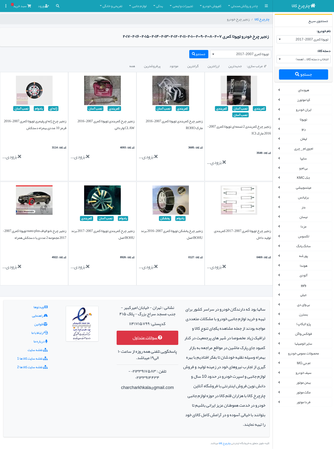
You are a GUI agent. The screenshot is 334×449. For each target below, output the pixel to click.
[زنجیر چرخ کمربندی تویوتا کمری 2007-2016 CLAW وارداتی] (102, 91)
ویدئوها (38, 306)
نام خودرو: (324, 30)
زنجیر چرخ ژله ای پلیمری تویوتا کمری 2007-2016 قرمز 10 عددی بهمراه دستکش (35, 124)
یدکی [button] (159, 5)
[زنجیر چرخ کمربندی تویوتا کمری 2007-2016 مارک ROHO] (170, 91)
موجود (173, 65)
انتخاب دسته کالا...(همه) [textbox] (312, 59)
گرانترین (193, 65)
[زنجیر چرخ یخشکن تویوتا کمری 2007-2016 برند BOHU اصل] (170, 201)
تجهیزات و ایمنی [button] (183, 5)
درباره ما (39, 341)
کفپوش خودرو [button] (211, 5)
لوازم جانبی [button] (139, 5)
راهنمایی (38, 315)
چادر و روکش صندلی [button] (244, 5)
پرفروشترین (152, 65)
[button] (266, 6)
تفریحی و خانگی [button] (112, 5)
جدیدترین (235, 65)
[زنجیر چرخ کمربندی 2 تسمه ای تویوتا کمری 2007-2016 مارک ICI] (239, 91)
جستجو (306, 74)
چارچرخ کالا (262, 19)
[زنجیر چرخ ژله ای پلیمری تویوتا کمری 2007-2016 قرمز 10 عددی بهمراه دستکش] (34, 91)
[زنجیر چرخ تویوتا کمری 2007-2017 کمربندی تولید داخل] (239, 201)
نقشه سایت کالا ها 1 (30, 358)
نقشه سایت (35, 349)
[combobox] (304, 39)
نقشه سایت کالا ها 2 (30, 367)
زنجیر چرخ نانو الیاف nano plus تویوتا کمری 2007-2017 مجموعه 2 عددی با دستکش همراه (34, 234)
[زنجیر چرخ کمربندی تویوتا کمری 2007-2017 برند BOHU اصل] (102, 201)
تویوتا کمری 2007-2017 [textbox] (312, 39)
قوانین (38, 324)
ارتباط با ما (37, 332)
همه (132, 65)
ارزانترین (213, 65)
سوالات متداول (145, 337)
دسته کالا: (324, 50)
